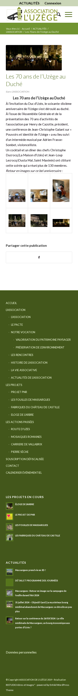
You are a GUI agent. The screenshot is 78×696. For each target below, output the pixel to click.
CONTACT (12, 465)
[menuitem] (29, 3)
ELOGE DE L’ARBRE (22, 414)
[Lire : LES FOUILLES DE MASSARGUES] (9, 527)
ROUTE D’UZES (20, 429)
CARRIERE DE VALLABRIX (26, 444)
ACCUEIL (11, 303)
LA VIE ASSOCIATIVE (24, 370)
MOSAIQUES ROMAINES (26, 436)
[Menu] (66, 14)
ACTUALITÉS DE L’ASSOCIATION (31, 377)
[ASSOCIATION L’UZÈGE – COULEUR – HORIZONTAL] (32, 14)
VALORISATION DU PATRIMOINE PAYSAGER (43, 339)
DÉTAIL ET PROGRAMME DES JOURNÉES (36, 580)
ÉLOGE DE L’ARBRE (24, 504)
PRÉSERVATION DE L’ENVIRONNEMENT (40, 347)
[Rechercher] (57, 14)
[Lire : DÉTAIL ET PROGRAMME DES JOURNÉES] (9, 582)
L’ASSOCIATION (15, 310)
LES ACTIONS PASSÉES (20, 422)
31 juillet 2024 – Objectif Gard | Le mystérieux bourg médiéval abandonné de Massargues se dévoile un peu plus (43, 607)
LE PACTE (17, 324)
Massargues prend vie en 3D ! (30, 570)
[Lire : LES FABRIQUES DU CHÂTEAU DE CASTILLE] (9, 537)
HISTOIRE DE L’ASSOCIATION (29, 362)
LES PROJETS (14, 385)
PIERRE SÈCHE (19, 451)
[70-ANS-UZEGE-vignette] (34, 57)
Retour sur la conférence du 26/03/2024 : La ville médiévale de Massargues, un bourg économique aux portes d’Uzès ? (42, 623)
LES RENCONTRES (22, 355)
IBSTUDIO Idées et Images (20, 684)
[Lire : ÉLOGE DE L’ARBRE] (9, 506)
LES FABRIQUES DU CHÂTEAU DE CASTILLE (37, 535)
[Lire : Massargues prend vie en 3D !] (9, 572)
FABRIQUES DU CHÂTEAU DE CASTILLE (35, 407)
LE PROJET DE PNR (25, 514)
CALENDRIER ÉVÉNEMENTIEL (24, 472)
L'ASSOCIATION (20, 91)
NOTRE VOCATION (23, 332)
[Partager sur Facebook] (39, 257)
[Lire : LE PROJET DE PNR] (9, 516)
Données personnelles (21, 652)
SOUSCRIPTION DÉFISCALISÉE (25, 459)
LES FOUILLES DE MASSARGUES (30, 399)
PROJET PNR (19, 392)
